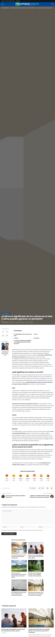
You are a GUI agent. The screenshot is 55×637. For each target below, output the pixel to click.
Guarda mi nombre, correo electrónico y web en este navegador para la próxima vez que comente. (23, 530)
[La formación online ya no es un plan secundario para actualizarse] (19, 548)
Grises (16, 338)
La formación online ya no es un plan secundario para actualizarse (18, 556)
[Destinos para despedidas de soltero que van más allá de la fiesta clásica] (36, 548)
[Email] (7, 335)
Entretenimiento (5, 313)
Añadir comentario (29, 322)
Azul (36, 334)
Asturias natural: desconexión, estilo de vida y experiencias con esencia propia (18, 575)
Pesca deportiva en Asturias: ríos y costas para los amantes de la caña (18, 594)
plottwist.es (46, 449)
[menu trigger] (3, 4)
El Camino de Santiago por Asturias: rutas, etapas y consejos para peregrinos (35, 574)
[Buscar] (52, 4)
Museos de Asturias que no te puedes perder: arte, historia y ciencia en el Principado (35, 594)
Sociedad (41, 625)
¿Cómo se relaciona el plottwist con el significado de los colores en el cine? (22, 342)
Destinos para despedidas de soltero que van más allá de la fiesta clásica (35, 556)
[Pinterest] (3, 335)
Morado (37, 338)
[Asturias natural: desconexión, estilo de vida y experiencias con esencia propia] (19, 566)
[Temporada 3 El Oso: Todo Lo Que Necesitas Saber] (5, 346)
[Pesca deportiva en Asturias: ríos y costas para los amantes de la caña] (19, 585)
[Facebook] (3, 331)
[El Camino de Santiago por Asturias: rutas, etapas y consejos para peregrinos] (36, 566)
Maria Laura (6, 322)
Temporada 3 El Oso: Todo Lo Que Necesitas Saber (5, 352)
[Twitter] (7, 331)
